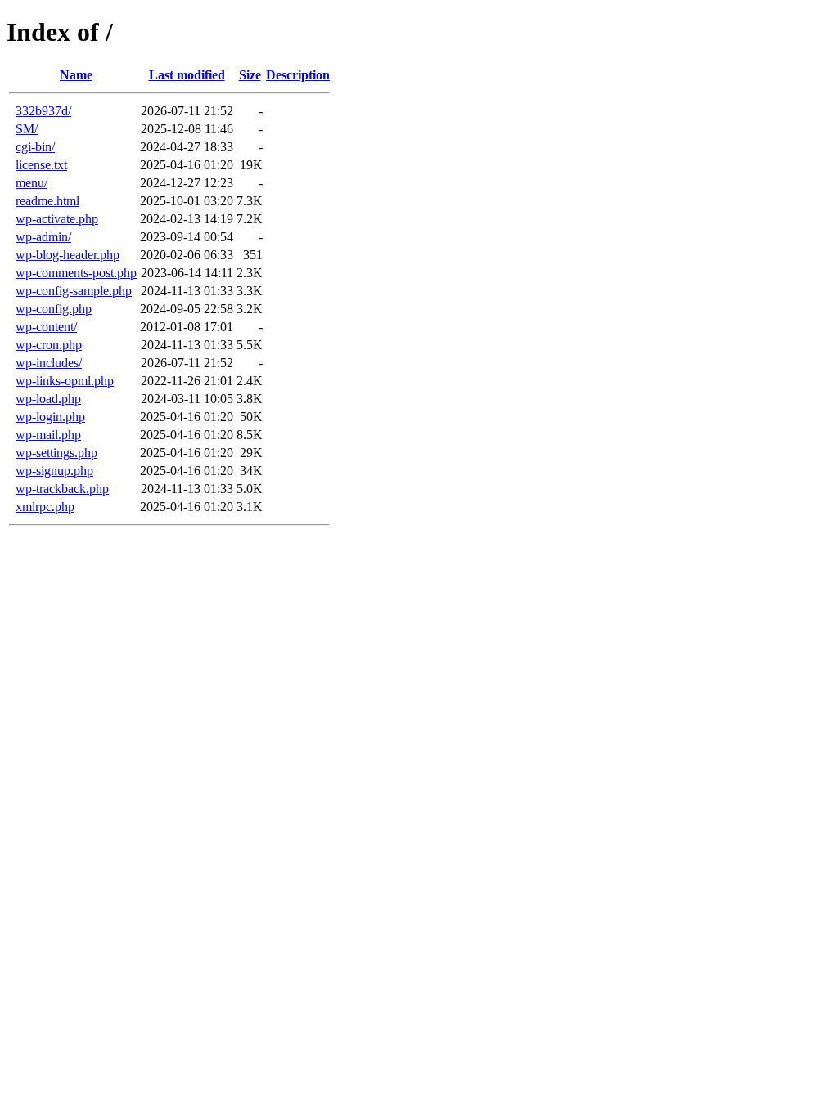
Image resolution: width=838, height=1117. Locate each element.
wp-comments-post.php (76, 273)
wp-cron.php (49, 345)
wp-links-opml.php (65, 381)
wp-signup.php (54, 471)
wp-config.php (54, 309)
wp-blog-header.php (67, 255)
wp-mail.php (48, 435)
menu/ (31, 183)
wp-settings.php (56, 453)
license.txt (41, 165)
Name (76, 75)
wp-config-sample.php (74, 291)
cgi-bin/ (35, 147)
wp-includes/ (49, 363)
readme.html (47, 201)
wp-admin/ (43, 237)
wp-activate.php (57, 219)
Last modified (187, 75)
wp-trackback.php (62, 489)
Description (298, 75)
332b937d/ (43, 111)
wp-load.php (48, 399)
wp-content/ (46, 327)
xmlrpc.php (45, 507)
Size (250, 75)
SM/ (27, 129)
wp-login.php (50, 417)
